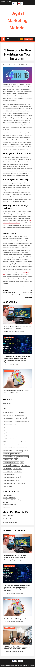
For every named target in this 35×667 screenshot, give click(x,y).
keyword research (22, 447)
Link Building (18, 450)
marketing (6, 453)
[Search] (18, 39)
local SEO (26, 450)
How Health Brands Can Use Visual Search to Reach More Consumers (15, 556)
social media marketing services (11, 480)
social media (18, 471)
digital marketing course (9, 430)
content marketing (8, 418)
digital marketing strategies (10, 436)
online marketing (7, 459)
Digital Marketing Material (17, 20)
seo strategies (7, 468)
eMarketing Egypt (8, 444)
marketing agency (16, 453)
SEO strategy (17, 468)
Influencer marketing (9, 447)
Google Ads (19, 444)
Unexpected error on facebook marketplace (9, 292)
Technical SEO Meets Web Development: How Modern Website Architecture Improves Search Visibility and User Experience (17, 359)
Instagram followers (10, 286)
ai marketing (22, 412)
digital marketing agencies (22, 421)
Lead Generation (7, 450)
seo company (15, 465)
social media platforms (9, 483)
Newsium (23, 665)
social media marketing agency (11, 477)
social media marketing (9, 474)
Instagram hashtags (21, 286)
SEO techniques (7, 471)
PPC (16, 459)
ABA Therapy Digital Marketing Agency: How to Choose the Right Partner (17, 648)
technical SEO (21, 483)
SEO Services (25, 465)
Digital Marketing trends (9, 441)
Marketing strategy (22, 456)
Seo (22, 462)
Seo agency (6, 465)
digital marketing (7, 421)
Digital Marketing (17, 46)
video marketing (7, 486)
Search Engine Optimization (10, 462)
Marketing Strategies (9, 456)
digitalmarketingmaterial (10, 64)
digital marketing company (10, 427)
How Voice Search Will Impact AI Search (16, 390)
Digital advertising (21, 418)
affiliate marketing (8, 412)
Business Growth (8, 415)
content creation (19, 415)
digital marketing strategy (10, 439)
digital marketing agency (9, 424)
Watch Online (28, 39)
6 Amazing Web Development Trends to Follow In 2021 (25, 293)
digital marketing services (10, 433)
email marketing (23, 441)
